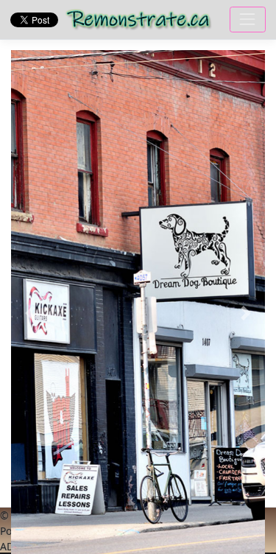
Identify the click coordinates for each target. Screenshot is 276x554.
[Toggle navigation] (248, 19)
